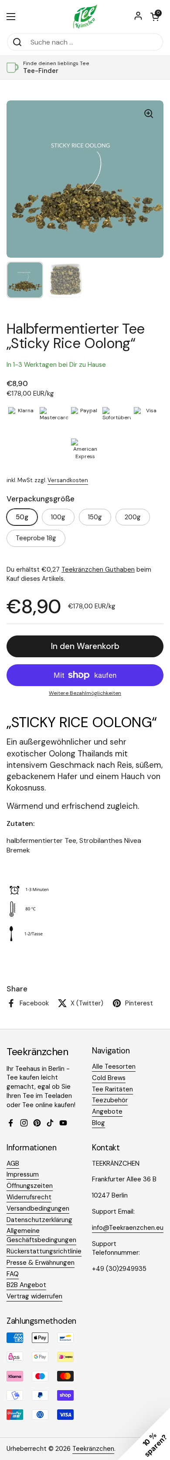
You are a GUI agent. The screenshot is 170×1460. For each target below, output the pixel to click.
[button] (154, 16)
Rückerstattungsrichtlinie (44, 1251)
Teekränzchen (93, 1448)
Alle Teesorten (114, 1066)
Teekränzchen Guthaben (98, 569)
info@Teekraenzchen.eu (127, 1227)
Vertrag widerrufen (34, 1296)
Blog (98, 1122)
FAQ (13, 1274)
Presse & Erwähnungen (41, 1262)
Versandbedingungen (38, 1208)
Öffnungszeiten (30, 1185)
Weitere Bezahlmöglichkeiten (85, 693)
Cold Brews (109, 1077)
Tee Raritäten (112, 1089)
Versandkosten (68, 480)
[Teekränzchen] (85, 16)
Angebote (107, 1111)
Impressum (23, 1174)
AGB (13, 1163)
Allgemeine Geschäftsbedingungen (41, 1235)
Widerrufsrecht (29, 1197)
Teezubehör (110, 1100)
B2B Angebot (26, 1285)
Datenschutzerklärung (39, 1219)
